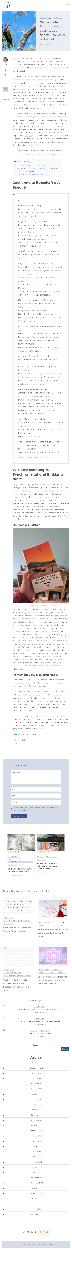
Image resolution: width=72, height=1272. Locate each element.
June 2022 (37, 1204)
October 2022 (37, 1188)
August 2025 (37, 1073)
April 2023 (37, 1157)
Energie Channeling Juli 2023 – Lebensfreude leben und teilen (53, 933)
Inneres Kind (39, 1006)
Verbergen (25, 162)
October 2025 (36, 1063)
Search (36, 1045)
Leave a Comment (5, 98)
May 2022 (37, 1209)
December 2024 (36, 1084)
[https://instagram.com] (44, 1232)
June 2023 (37, 1146)
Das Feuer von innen (37, 622)
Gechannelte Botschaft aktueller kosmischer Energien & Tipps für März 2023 (16, 985)
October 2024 (37, 1094)
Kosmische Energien (12, 973)
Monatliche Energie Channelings (17, 920)
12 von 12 (34, 1031)
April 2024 (37, 1105)
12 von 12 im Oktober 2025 (40, 1034)
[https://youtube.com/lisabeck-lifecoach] (47, 1232)
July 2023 (37, 1141)
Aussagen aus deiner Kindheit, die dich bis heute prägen (40, 1009)
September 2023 (37, 1131)
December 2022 (36, 1178)
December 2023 (36, 1120)
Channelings (45, 18)
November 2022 (36, 1183)
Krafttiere (57, 18)
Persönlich (44, 1031)
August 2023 (37, 1136)
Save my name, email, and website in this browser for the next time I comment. (35, 809)
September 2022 (37, 1193)
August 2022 (37, 1199)
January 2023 (36, 1172)
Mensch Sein (57, 922)
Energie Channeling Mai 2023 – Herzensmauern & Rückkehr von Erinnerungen (53, 980)
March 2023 (37, 1162)
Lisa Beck (17, 743)
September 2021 (37, 1214)
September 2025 (37, 1068)
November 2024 (36, 1089)
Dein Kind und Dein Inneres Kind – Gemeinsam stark (41, 1022)
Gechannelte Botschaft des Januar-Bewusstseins (17, 929)
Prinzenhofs (39, 114)
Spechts (28, 136)
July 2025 (37, 1078)
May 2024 (37, 1099)
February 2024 (37, 1110)
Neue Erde (7, 923)
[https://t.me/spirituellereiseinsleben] (40, 1232)
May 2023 (37, 1151)
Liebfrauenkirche (40, 129)
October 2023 (37, 1125)
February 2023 (37, 1167)
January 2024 (36, 1115)
